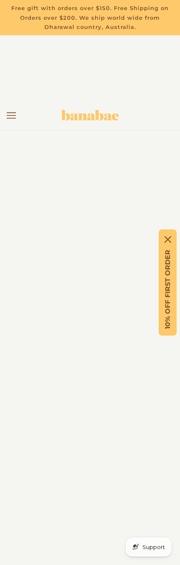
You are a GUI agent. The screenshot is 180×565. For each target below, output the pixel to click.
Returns (90, 275)
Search (90, 365)
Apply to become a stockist (90, 378)
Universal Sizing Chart (90, 314)
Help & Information (90, 301)
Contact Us (90, 288)
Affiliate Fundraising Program (90, 352)
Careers (90, 339)
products (103, 205)
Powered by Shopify (90, 547)
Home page (96, 196)
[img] (53, 474)
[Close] (168, 239)
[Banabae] (90, 115)
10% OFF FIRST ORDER (168, 289)
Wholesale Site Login (90, 391)
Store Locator (90, 326)
